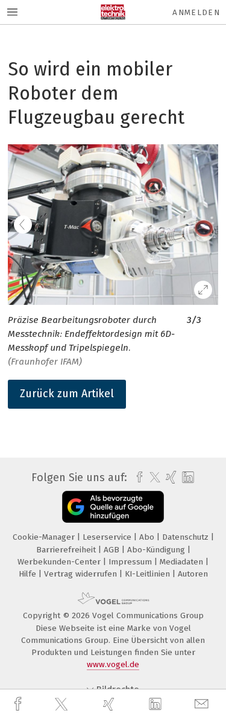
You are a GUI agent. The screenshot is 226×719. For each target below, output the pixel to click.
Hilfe (29, 574)
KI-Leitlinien (148, 574)
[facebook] (19, 704)
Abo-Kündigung (157, 550)
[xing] (110, 704)
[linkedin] (157, 704)
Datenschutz (186, 537)
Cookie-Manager (45, 537)
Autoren (193, 574)
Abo (148, 537)
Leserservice (108, 537)
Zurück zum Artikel (67, 393)
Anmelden (196, 12)
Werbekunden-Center (60, 562)
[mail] (203, 704)
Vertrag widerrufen (81, 574)
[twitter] (62, 704)
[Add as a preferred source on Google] (113, 507)
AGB (113, 550)
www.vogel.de (113, 664)
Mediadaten (183, 562)
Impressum (131, 562)
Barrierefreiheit (67, 550)
